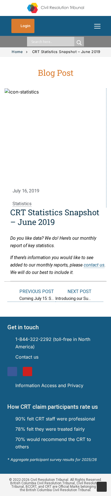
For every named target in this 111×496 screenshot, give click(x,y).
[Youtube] (27, 372)
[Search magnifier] (79, 43)
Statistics (22, 203)
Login (25, 25)
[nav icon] (97, 26)
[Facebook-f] (12, 372)
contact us (94, 265)
